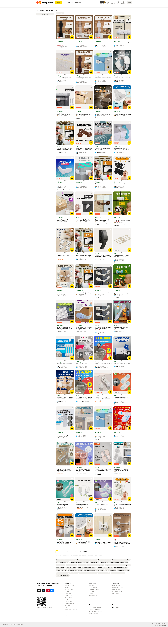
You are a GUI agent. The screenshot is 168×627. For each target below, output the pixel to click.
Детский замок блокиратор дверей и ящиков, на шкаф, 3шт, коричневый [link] (103, 220)
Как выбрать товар (93, 585)
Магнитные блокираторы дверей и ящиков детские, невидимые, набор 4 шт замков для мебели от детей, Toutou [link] (84, 220)
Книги (66, 607)
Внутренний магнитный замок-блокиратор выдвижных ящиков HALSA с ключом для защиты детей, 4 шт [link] (84, 364)
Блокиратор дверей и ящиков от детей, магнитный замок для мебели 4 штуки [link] (65, 542)
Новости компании (116, 585)
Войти (129, 2)
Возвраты (91, 593)
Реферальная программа (117, 587)
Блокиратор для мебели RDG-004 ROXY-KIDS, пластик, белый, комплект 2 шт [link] (122, 256)
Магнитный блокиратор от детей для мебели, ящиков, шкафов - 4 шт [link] (122, 364)
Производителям (116, 589)
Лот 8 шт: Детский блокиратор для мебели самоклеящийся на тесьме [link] (83, 542)
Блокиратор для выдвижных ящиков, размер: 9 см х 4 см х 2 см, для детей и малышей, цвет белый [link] (65, 184)
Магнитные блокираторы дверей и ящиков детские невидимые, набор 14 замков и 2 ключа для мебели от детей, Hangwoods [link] (84, 292)
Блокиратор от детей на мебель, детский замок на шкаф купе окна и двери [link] (121, 470)
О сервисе (91, 591)
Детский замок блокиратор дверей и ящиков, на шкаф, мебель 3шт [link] (103, 328)
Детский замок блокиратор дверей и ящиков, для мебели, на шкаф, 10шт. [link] (84, 114)
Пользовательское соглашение (16, 624)
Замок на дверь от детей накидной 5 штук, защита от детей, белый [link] (121, 43)
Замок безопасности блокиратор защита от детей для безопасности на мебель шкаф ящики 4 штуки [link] (122, 543)
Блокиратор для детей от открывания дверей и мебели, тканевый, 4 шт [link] (122, 434)
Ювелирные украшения (70, 619)
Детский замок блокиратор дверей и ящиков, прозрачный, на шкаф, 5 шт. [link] (64, 78)
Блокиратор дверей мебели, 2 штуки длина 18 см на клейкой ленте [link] (103, 470)
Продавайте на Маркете (94, 609)
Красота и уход (68, 601)
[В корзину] (72, 37)
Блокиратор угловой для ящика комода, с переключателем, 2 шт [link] (102, 505)
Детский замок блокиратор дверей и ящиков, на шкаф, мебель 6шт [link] (103, 292)
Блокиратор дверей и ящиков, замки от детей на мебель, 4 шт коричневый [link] (84, 78)
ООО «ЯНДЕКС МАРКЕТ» (161, 623)
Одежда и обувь (68, 595)
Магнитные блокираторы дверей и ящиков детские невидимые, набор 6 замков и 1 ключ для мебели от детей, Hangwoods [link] (65, 149)
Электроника (68, 593)
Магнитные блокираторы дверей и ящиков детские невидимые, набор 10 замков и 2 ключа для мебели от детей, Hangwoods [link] (84, 256)
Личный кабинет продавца (95, 607)
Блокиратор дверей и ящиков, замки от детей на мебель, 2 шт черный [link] (64, 43)
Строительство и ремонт (70, 615)
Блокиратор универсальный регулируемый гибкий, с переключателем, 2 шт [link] (63, 505)
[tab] (40, 6)
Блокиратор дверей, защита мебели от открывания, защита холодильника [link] (84, 149)
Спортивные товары (69, 611)
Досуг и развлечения (69, 585)
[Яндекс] (164, 625)
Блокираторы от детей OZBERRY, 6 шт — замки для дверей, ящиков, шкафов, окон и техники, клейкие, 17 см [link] (65, 398)
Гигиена (67, 591)
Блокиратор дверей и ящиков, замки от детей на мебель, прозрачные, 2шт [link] (84, 43)
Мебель (67, 587)
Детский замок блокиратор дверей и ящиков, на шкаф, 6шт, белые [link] (103, 434)
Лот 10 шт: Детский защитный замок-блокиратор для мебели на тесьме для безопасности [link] (122, 114)
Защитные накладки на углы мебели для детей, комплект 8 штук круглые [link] (103, 114)
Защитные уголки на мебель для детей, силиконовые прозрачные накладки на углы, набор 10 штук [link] (83, 470)
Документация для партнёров (95, 611)
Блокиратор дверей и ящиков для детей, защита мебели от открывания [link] (103, 398)
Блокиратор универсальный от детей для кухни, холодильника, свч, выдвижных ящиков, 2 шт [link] (122, 398)
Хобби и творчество (69, 603)
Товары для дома (68, 597)
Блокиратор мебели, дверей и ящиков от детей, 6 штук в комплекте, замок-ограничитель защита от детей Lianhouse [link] (122, 78)
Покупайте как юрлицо (94, 589)
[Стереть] (95, 2)
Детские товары (68, 617)
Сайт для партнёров (93, 613)
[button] (60, 13)
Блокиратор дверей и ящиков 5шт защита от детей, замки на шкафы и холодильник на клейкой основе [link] (64, 292)
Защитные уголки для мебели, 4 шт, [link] (83, 433)
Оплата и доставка (93, 587)
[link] (66, 560)
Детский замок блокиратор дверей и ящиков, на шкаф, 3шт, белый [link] (103, 78)
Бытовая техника (69, 589)
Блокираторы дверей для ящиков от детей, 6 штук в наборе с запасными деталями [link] (64, 364)
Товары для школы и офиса (71, 609)
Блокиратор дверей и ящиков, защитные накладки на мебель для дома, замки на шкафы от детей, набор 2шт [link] (122, 149)
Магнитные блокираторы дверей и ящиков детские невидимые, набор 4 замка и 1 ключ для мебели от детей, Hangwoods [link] (103, 184)
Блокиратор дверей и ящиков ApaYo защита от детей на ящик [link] (121, 328)
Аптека (66, 599)
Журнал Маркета (93, 595)
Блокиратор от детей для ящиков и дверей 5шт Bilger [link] (102, 149)
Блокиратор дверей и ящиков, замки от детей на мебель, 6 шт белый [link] (102, 43)
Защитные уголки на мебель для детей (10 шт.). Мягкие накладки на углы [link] (122, 184)
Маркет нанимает (116, 593)
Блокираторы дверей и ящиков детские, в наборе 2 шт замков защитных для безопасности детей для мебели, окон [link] (84, 184)
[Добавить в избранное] (72, 17)
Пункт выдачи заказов (117, 591)
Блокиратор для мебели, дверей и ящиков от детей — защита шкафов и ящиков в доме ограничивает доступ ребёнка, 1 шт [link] (103, 542)
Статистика (5, 624)
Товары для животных (70, 613)
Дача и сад (67, 605)
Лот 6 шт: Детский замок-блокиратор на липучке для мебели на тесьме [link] (84, 328)
